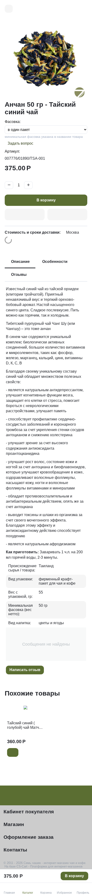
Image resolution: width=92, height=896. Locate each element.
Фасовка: (13, 122)
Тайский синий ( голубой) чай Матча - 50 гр (25, 725)
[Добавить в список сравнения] (67, 214)
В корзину (46, 200)
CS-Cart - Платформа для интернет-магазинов (50, 866)
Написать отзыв (24, 670)
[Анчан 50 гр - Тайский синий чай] (46, 59)
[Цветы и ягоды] (9, 9)
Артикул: (12, 151)
